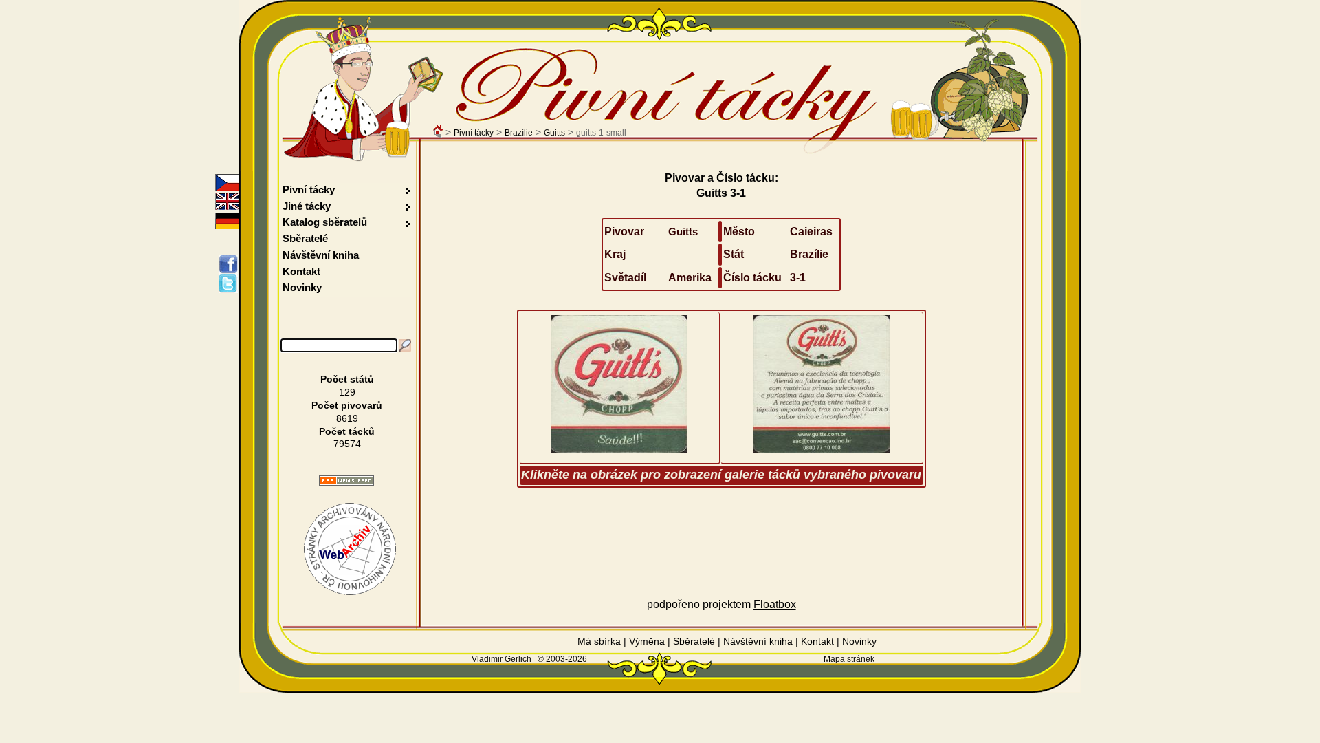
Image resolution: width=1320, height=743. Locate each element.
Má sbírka (599, 641)
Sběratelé (305, 238)
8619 (347, 418)
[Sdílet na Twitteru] (231, 283)
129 (347, 392)
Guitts (554, 133)
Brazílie (519, 133)
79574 (347, 443)
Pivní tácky (474, 133)
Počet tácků (347, 431)
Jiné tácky (307, 206)
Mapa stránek (849, 659)
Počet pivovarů (346, 405)
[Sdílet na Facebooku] (231, 264)
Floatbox (775, 604)
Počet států (347, 379)
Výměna (647, 641)
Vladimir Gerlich (501, 659)
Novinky (302, 287)
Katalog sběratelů (325, 222)
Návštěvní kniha (321, 255)
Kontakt (301, 271)
